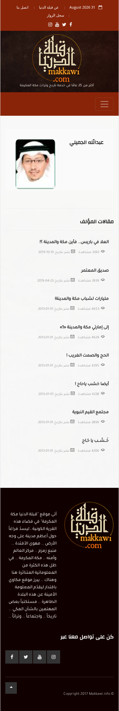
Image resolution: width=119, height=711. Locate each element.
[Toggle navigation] (104, 104)
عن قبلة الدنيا (49, 7)
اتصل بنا (22, 7)
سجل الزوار (55, 15)
